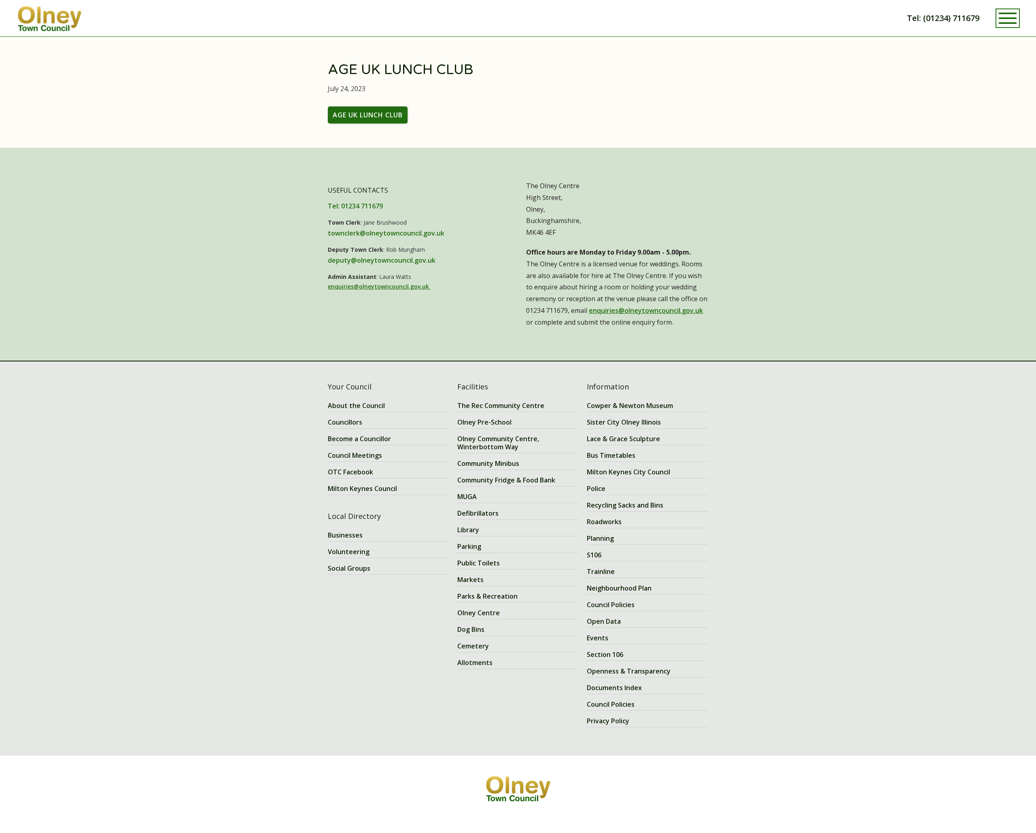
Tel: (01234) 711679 (943, 18)
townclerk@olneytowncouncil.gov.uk (386, 233)
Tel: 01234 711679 (355, 206)
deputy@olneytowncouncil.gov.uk (381, 260)
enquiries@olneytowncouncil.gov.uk (379, 286)
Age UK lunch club (368, 114)
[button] (1008, 18)
